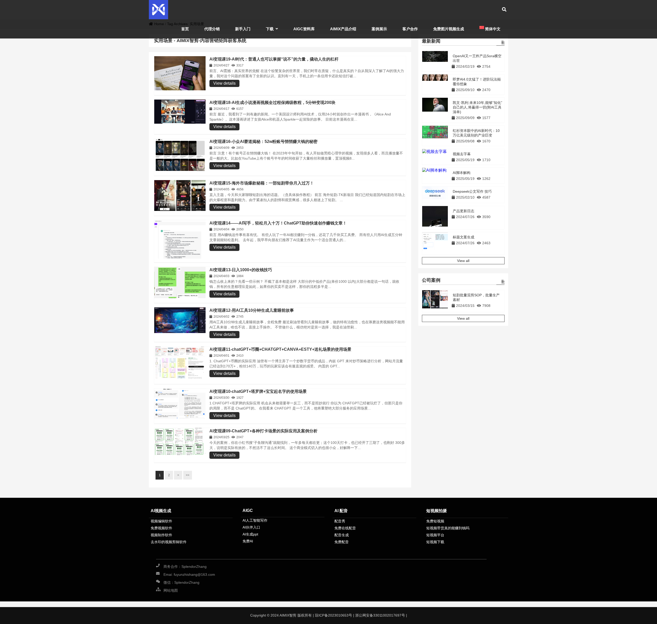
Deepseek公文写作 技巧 (472, 191)
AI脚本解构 (461, 173)
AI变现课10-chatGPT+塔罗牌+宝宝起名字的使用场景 (258, 391)
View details (224, 83)
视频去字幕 (462, 154)
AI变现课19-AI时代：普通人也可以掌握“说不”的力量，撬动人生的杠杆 (274, 59)
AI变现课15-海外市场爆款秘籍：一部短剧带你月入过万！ (261, 183)
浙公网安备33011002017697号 (380, 615)
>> (187, 475)
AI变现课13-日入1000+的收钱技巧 (240, 270)
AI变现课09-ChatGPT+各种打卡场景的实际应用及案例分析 (263, 431)
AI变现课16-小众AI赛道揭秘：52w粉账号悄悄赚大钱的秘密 (263, 141)
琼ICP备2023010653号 (333, 615)
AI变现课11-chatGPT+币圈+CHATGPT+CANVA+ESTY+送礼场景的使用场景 (280, 349)
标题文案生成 (463, 237)
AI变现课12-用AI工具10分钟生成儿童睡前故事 (251, 310)
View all (463, 261)
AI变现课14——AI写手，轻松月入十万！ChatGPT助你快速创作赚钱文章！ (278, 223)
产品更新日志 (463, 211)
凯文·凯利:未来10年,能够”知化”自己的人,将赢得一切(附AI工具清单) (477, 107)
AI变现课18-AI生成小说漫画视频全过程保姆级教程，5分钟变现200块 (272, 102)
